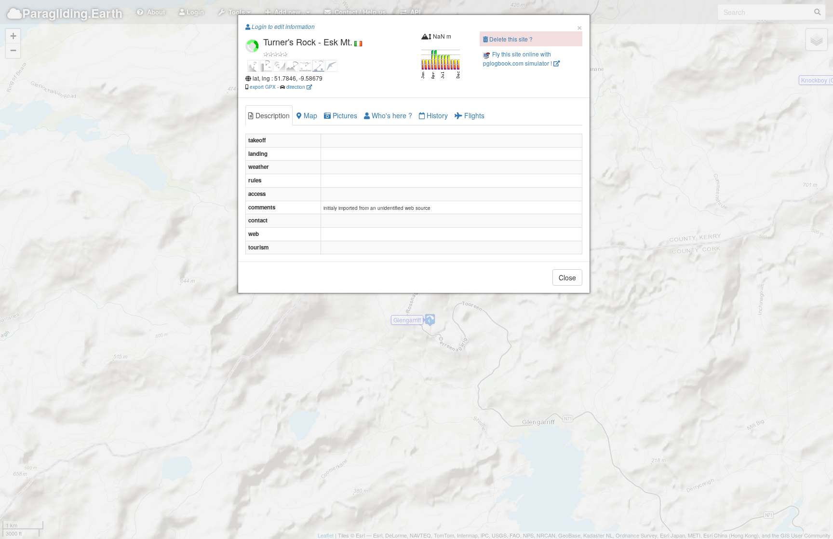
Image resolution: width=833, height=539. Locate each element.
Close (567, 277)
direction (296, 86)
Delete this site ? (510, 39)
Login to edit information (282, 26)
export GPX (263, 86)
